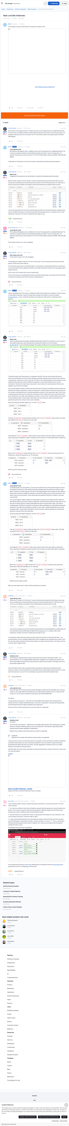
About (9, 1062)
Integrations (11, 963)
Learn (9, 1007)
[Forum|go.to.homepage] (12, 3)
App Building (11, 970)
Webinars (10, 1029)
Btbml (10, 24)
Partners (10, 1036)
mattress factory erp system (11, 886)
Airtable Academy (13, 1010)
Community (9, 9)
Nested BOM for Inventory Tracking (13, 896)
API (34, 1100)
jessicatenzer (11, 925)
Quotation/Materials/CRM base (12, 902)
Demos (9, 1022)
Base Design (6, 899)
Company (10, 1058)
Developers (10, 1044)
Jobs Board (6, 893)
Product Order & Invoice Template (12, 907)
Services (10, 1040)
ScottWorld (10, 931)
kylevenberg (10, 941)
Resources (10, 1032)
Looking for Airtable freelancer (11, 891)
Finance (9, 1003)
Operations (10, 992)
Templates (10, 1051)
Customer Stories (12, 1025)
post (30, 864)
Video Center (11, 1018)
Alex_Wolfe (10, 936)
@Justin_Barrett (12, 297)
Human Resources (13, 996)
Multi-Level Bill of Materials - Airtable (20, 789)
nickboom (11, 596)
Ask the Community (20, 9)
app (27, 866)
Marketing (10, 988)
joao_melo (11, 801)
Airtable (10, 753)
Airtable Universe (12, 1055)
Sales (9, 1000)
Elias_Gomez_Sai (13, 227)
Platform (10, 955)
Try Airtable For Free (13, 1080)
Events (9, 1014)
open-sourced (57, 864)
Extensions (10, 966)
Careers (9, 1066)
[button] (2, 4)
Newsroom (10, 1077)
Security (34, 1095)
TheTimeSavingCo (12, 920)
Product (9, 985)
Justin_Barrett (12, 128)
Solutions (10, 981)
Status (9, 1073)
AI (8, 974)
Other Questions (32, 9)
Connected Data (12, 977)
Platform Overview (13, 959)
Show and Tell (7, 888)
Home (3, 9)
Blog (8, 1069)
